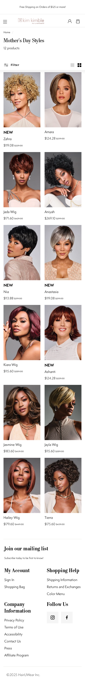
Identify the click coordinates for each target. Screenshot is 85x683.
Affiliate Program (16, 655)
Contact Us (12, 641)
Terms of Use (14, 627)
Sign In (9, 580)
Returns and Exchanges (64, 587)
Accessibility (13, 634)
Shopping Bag (14, 587)
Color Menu (56, 594)
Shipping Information (62, 580)
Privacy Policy (14, 620)
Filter (14, 65)
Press (8, 648)
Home (7, 32)
